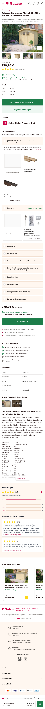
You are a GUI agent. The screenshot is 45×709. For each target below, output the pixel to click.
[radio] (12, 165)
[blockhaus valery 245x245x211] (26, 597)
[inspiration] (33, 3)
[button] (29, 3)
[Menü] (3, 3)
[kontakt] (38, 3)
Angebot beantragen (22, 109)
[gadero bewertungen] (3, 699)
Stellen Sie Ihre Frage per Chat (21, 123)
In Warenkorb (22, 321)
